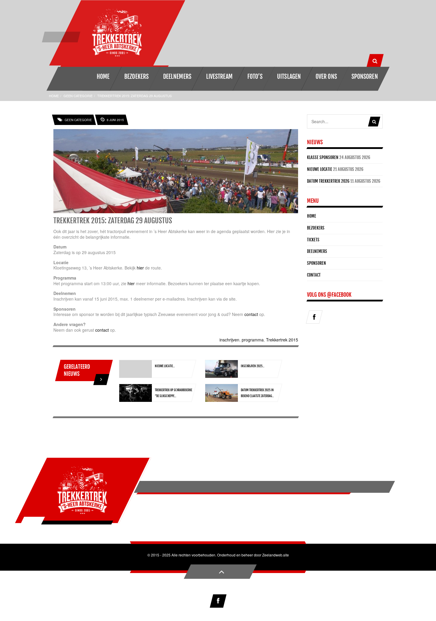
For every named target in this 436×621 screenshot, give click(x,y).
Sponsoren (316, 263)
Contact (314, 274)
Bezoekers (315, 227)
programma (253, 340)
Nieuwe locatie (319, 169)
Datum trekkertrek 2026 (328, 181)
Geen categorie (78, 95)
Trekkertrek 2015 (282, 340)
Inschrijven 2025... (252, 366)
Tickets (313, 239)
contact (251, 314)
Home (54, 95)
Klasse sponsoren (322, 157)
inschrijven (229, 340)
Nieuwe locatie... (165, 366)
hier (140, 268)
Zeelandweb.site (275, 554)
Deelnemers (317, 251)
